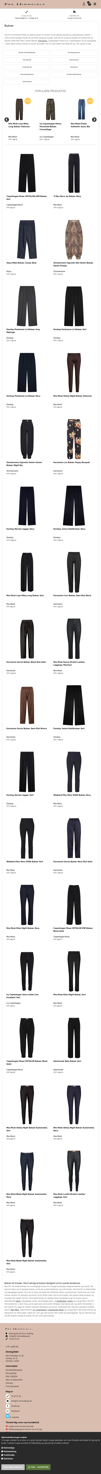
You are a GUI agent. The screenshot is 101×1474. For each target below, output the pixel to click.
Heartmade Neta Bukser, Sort (67, 1061)
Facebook (15, 1406)
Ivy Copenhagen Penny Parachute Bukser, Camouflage (50, 127)
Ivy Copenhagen (13, 1003)
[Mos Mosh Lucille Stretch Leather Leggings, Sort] (74, 1171)
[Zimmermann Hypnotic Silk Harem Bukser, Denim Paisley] (74, 239)
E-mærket (14, 1417)
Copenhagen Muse (14, 205)
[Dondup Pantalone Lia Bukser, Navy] (27, 372)
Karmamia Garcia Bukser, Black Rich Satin (26, 662)
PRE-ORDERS (11, 1376)
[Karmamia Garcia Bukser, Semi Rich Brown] (27, 705)
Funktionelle (9, 1455)
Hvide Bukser (27, 67)
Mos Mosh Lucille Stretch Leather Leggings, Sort (69, 1195)
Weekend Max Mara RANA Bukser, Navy (72, 795)
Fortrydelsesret (12, 1386)
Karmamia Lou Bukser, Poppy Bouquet (71, 462)
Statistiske (8, 1459)
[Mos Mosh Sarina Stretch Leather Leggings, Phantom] (74, 638)
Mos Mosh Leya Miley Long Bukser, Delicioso (19, 125)
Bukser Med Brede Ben (27, 52)
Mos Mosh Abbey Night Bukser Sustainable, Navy (73, 1129)
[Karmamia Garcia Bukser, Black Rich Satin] (27, 638)
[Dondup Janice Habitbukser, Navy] (74, 505)
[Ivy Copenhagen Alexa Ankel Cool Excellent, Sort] (27, 971)
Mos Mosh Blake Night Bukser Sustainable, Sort (26, 1262)
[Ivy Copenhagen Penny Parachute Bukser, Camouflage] (51, 109)
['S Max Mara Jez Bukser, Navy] (74, 173)
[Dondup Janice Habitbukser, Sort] (74, 705)
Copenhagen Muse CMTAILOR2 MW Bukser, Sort (26, 197)
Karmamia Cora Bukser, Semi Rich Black (72, 595)
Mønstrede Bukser (27, 74)
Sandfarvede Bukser (74, 74)
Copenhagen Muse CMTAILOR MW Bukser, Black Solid (73, 929)
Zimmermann (59, 271)
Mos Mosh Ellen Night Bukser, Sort (69, 994)
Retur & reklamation (14, 1380)
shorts (70, 1301)
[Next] (94, 119)
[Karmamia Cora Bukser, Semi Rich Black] (74, 572)
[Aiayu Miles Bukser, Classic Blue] (27, 239)
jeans (18, 1301)
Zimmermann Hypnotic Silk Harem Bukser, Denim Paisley (73, 264)
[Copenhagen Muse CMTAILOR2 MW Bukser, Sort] (27, 173)
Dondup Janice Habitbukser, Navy (69, 529)
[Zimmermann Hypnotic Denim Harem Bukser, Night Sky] (27, 439)
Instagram (15, 1411)
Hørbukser (74, 67)
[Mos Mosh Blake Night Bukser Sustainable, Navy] (27, 1171)
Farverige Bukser (74, 52)
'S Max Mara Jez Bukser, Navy (67, 196)
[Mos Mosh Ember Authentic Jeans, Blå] (82, 109)
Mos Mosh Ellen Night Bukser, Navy (22, 928)
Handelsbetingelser (14, 1370)
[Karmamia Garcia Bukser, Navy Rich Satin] (74, 838)
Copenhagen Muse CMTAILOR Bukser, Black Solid (26, 1062)
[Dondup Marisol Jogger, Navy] (27, 505)
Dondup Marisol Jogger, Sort (20, 795)
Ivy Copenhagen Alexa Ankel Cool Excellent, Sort (22, 996)
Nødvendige (9, 1448)
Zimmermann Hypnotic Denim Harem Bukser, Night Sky (24, 463)
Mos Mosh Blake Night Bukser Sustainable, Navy (26, 1195)
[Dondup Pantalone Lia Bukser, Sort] (74, 306)
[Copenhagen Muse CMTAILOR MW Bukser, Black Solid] (74, 904)
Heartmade (58, 1070)
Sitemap (9, 1383)
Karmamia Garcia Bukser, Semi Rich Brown (26, 728)
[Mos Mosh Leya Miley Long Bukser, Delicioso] (19, 109)
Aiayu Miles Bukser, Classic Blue (21, 263)
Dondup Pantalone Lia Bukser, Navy (23, 396)
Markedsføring (10, 1451)
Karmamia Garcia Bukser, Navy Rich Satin (72, 861)
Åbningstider (11, 1373)
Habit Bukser (74, 60)
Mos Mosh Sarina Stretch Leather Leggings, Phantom (69, 663)
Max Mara (57, 205)
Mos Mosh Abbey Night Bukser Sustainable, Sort (26, 1129)
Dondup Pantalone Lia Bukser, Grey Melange (23, 330)
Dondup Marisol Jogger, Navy (20, 529)
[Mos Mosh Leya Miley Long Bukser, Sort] (27, 572)
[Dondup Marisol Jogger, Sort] (27, 771)
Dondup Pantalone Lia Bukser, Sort (69, 329)
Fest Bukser (27, 60)
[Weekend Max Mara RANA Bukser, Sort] (27, 838)
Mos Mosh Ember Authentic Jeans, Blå (80, 125)
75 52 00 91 (14, 1339)
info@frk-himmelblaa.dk (19, 1336)
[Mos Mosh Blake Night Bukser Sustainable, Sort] (27, 1237)
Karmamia (42, 41)
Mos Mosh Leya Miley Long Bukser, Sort (25, 595)
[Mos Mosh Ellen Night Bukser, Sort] (74, 971)
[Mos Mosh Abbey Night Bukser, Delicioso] (74, 372)
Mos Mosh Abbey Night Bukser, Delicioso (72, 396)
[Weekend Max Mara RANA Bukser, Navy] (74, 771)
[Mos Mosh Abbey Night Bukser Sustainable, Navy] (74, 1104)
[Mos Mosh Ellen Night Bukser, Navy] (27, 904)
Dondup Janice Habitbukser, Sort (69, 728)
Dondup (9, 338)
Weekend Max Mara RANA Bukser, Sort (24, 861)
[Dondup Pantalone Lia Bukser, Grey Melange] (27, 306)
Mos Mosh (57, 404)
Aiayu (8, 271)
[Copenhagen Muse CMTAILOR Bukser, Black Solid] (27, 1038)
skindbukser (61, 1301)
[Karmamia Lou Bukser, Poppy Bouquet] (74, 439)
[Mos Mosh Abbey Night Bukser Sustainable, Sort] (27, 1104)
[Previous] (6, 119)
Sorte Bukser (27, 82)
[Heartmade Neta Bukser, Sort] (74, 1038)
